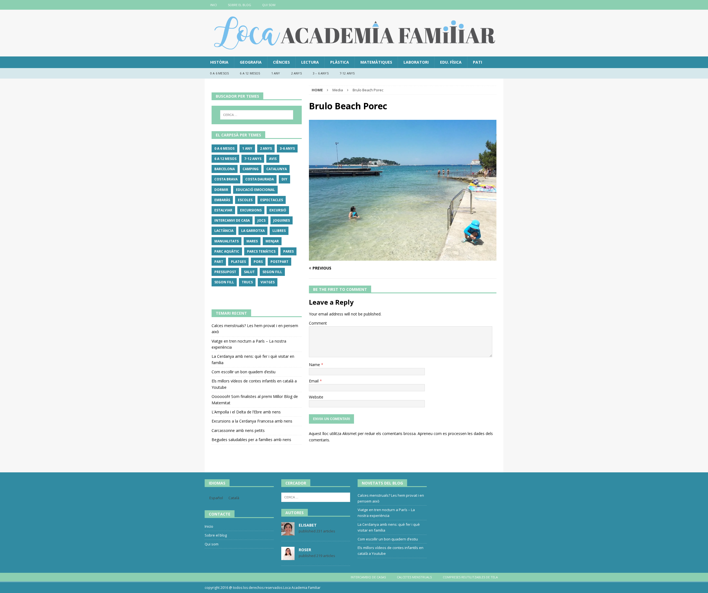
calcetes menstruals (414, 577)
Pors (258, 261)
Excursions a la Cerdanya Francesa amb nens (252, 421)
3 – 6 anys (321, 73)
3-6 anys (287, 148)
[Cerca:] (256, 115)
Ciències (281, 62)
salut (249, 272)
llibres (279, 230)
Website (316, 397)
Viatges (268, 282)
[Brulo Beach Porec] (402, 257)
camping (251, 169)
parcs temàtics (261, 251)
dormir (221, 189)
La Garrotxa (253, 230)
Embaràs (222, 200)
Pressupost (225, 272)
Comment (318, 323)
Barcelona (224, 169)
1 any (275, 73)
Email (314, 381)
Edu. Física (451, 62)
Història (219, 62)
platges (238, 261)
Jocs (261, 220)
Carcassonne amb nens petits (238, 430)
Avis (273, 158)
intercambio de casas (368, 577)
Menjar (272, 241)
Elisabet (308, 525)
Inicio (209, 526)
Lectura (310, 62)
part (218, 261)
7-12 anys (347, 73)
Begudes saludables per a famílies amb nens (251, 439)
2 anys (296, 73)
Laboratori (416, 62)
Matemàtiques (376, 62)
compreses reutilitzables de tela (470, 577)
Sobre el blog (239, 5)
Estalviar (223, 210)
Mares (252, 241)
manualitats (226, 241)
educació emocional (255, 189)
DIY (284, 179)
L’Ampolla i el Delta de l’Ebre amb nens (246, 412)
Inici (213, 5)
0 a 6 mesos (219, 73)
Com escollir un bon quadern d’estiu (243, 371)
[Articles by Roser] (288, 557)
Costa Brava (226, 179)
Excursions (251, 210)
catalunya (276, 169)
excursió (277, 210)
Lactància (223, 230)
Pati (477, 62)
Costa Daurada (259, 179)
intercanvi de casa (232, 220)
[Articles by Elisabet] (288, 532)
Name (315, 364)
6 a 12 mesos (250, 73)
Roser (305, 549)
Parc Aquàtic (226, 251)
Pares (288, 251)
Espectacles (271, 200)
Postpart (279, 261)
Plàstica (339, 62)
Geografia (251, 62)
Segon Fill (272, 272)
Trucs (247, 282)
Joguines (281, 220)
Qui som (268, 5)
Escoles (245, 200)
